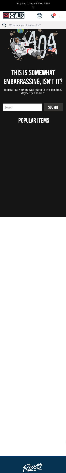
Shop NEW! (43, 3)
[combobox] (35, 25)
